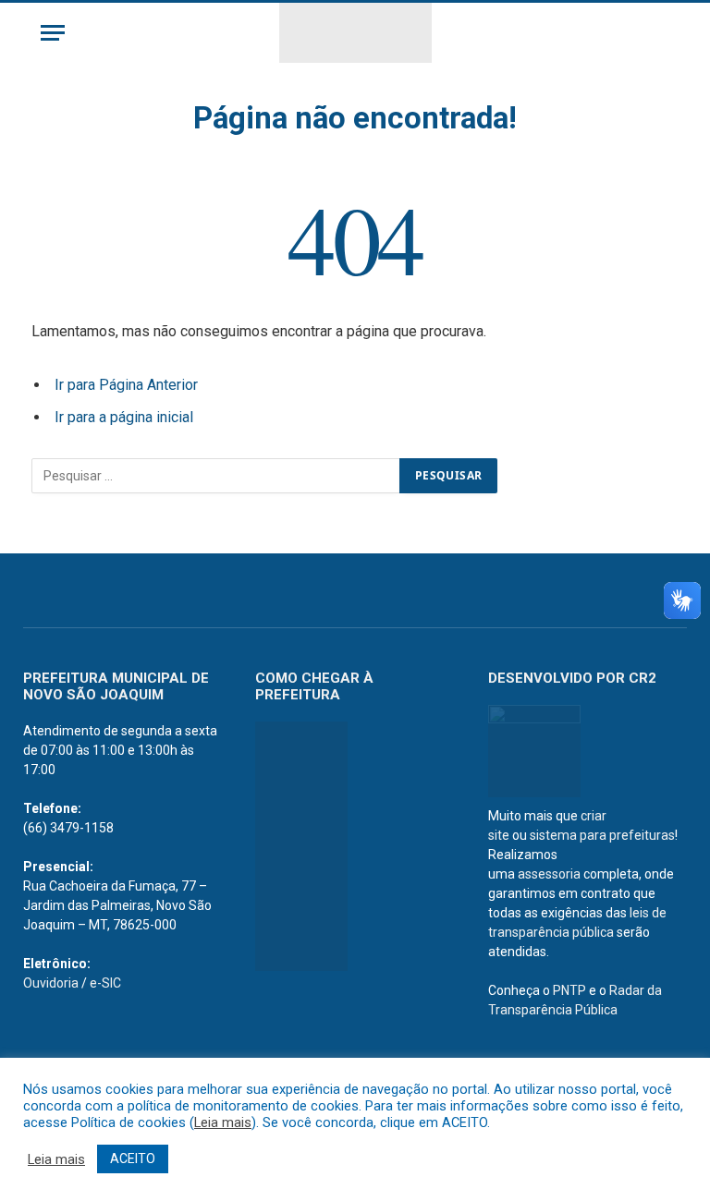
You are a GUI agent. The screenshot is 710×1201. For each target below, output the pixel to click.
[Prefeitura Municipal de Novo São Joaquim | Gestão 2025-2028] (355, 33)
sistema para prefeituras (602, 835)
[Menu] (53, 33)
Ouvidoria (51, 983)
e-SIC (105, 983)
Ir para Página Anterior (126, 385)
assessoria (549, 874)
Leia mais (222, 1122)
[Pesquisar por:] (216, 475)
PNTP (569, 990)
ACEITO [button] (132, 1158)
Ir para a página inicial (124, 417)
